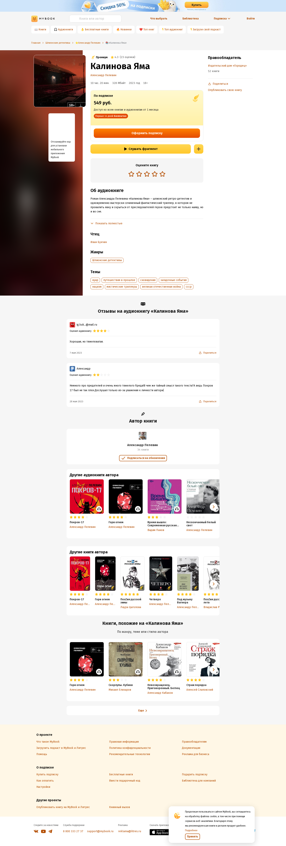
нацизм (97, 286)
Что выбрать (158, 18)
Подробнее (191, 830)
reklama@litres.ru (129, 831)
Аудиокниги (65, 29)
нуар (95, 280)
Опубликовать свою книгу (225, 90)
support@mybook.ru (100, 831)
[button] (214, 584)
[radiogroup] (147, 174)
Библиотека (190, 18)
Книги (42, 29)
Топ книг (148, 29)
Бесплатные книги (97, 29)
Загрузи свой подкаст (207, 29)
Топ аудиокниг (173, 29)
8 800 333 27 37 (73, 831)
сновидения (147, 280)
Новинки (126, 29)
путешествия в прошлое (119, 280)
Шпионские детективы (107, 260)
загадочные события (174, 280)
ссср (189, 286)
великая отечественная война (161, 286)
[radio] (131, 174)
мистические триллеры (122, 286)
